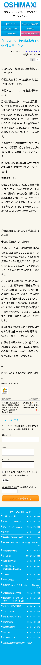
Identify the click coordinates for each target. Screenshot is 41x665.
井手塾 (6, 532)
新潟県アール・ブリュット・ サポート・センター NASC (12, 599)
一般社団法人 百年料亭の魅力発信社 (12, 567)
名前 (4, 447)
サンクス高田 (8, 579)
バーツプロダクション (12, 521)
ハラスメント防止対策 (30, 24)
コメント (6, 434)
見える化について (10, 28)
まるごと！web (9, 611)
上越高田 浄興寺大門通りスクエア (17, 642)
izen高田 (7, 555)
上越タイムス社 (9, 516)
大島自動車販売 (10, 550)
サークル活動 (11, 33)
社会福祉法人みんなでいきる (15, 584)
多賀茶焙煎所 (9, 627)
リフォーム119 (9, 637)
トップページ (11, 24)
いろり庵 (6, 632)
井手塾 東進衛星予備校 (13, 537)
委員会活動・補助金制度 (30, 33)
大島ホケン (7, 574)
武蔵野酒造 (8, 621)
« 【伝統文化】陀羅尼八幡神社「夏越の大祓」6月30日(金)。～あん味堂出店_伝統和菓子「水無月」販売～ (10, 407)
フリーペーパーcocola (12, 526)
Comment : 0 (33, 51)
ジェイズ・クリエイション (13, 616)
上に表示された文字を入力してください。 (19, 486)
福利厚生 (30, 28)
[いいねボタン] (32, 59)
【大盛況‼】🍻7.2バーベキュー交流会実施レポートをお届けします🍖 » (30, 406)
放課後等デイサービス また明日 (16, 542)
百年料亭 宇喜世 (10, 561)
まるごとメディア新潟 (12, 606)
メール (5, 459)
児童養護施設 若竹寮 (12, 592)
